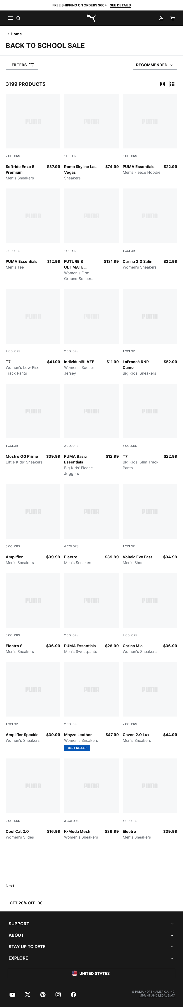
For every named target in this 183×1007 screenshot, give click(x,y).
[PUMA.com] (91, 18)
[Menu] (10, 18)
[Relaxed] (172, 84)
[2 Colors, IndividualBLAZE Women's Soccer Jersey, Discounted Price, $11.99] (91, 332)
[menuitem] (12, 994)
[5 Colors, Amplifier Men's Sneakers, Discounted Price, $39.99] (33, 524)
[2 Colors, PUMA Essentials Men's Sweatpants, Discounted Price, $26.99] (91, 613)
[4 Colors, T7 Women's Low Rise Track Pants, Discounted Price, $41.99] (33, 332)
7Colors (13, 821)
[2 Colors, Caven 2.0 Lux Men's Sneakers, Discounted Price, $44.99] (150, 702)
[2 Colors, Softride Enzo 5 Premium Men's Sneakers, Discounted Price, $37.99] (33, 137)
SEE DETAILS (120, 5)
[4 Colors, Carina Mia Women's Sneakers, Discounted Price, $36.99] (150, 613)
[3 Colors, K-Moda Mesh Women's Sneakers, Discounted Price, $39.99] (91, 799)
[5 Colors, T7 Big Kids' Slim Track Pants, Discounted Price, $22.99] (150, 427)
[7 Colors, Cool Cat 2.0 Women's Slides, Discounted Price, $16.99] (33, 799)
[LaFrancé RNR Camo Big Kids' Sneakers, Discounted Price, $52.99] (150, 332)
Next (10, 885)
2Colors (13, 156)
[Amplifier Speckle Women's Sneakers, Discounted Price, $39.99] (33, 702)
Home (16, 33)
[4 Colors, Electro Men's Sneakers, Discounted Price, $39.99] (91, 524)
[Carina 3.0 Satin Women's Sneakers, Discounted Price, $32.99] (150, 229)
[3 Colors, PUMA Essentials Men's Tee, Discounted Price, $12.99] (33, 229)
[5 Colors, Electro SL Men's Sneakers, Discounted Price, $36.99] (33, 613)
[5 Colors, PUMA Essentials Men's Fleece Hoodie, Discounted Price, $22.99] (150, 134)
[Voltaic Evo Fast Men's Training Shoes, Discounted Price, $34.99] (150, 524)
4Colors (13, 351)
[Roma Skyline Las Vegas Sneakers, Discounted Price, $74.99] (91, 137)
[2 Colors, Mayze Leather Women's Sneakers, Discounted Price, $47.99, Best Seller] (91, 706)
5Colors (130, 156)
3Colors (13, 251)
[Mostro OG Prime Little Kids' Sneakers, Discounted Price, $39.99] (33, 424)
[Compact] (162, 84)
